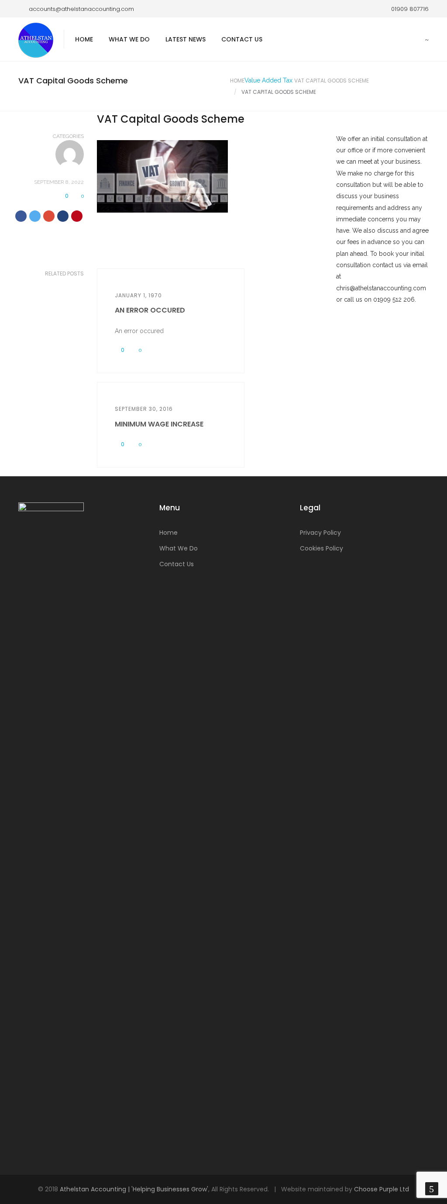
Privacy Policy (320, 532)
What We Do (129, 39)
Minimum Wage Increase (159, 424)
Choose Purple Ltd (381, 1189)
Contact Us (241, 39)
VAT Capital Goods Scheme (331, 80)
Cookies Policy (321, 548)
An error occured (150, 310)
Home (84, 39)
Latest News (185, 39)
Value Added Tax (268, 80)
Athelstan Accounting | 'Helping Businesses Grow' (134, 1189)
